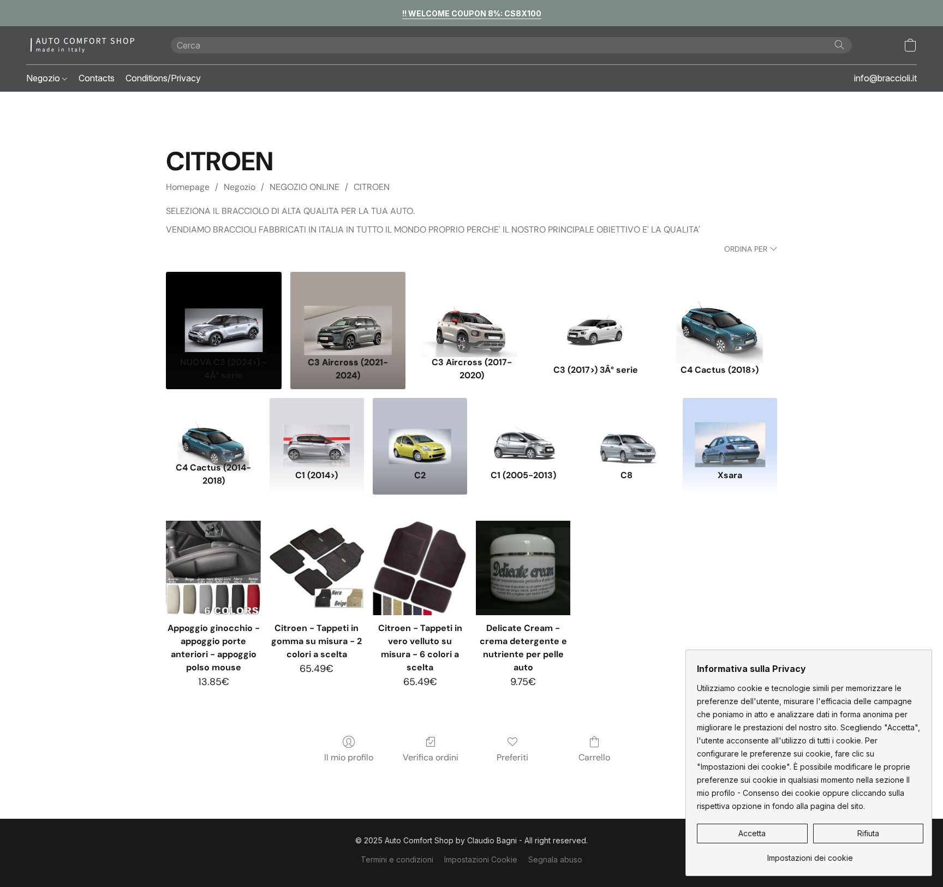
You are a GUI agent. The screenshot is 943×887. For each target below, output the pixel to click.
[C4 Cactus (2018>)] (719, 312)
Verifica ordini (430, 757)
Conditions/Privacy (163, 78)
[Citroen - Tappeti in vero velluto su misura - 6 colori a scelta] (420, 568)
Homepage (188, 187)
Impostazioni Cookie (480, 859)
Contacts (97, 78)
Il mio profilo (348, 757)
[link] (810, 854)
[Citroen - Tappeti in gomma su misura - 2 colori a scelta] (317, 568)
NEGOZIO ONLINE (304, 187)
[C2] (420, 427)
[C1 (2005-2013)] (523, 427)
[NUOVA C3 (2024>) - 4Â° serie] (223, 312)
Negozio (44, 78)
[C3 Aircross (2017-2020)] (471, 312)
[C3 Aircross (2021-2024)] (347, 312)
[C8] (626, 427)
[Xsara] (730, 427)
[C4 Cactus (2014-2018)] (213, 427)
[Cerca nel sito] (839, 44)
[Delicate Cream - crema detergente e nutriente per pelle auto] (523, 568)
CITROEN (372, 187)
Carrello (594, 757)
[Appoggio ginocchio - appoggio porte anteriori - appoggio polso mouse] (213, 568)
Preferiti (512, 757)
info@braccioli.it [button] (885, 78)
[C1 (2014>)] (317, 427)
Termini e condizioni (397, 859)
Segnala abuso (555, 859)
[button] (87, 45)
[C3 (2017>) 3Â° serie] (595, 312)
